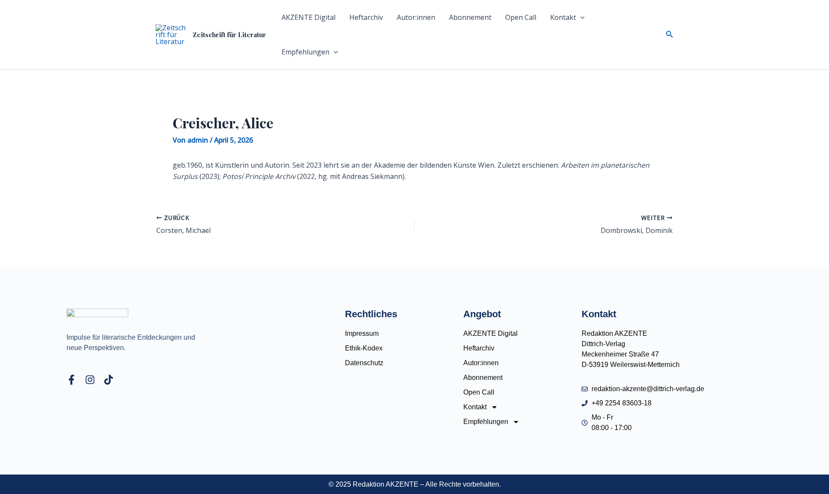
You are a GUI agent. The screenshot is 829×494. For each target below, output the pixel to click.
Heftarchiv (366, 17)
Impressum (362, 333)
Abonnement (470, 17)
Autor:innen (416, 17)
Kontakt (563, 17)
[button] (580, 17)
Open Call (520, 17)
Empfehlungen (305, 52)
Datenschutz (364, 363)
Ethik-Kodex (364, 348)
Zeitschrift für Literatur (229, 34)
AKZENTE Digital (308, 17)
